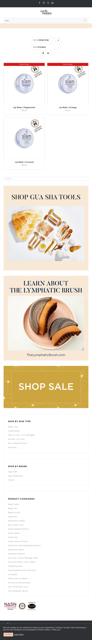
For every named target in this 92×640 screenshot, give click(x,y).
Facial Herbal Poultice (18, 529)
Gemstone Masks (16, 550)
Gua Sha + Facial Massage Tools (23, 558)
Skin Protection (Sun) (18, 587)
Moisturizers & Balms (18, 578)
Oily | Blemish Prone (17, 443)
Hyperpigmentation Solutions (22, 570)
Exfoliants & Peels (16, 521)
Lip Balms (12, 574)
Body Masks (13, 504)
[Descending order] (58, 40)
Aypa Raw (12, 472)
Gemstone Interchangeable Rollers (24, 545)
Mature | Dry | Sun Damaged (21, 435)
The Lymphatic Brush (18, 591)
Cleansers (12, 517)
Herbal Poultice (15, 566)
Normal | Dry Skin (16, 439)
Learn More (18, 634)
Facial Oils (13, 537)
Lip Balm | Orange (68, 107)
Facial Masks (14, 533)
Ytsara (11, 480)
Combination (14, 431)
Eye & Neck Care (16, 525)
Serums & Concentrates (19, 583)
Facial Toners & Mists (18, 541)
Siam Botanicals (15, 476)
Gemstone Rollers (16, 554)
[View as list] (48, 53)
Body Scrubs (14, 512)
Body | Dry (13, 427)
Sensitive (12, 447)
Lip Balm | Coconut (24, 162)
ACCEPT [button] (8, 634)
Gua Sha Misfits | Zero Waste (21, 562)
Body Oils (12, 508)
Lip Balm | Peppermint (24, 107)
